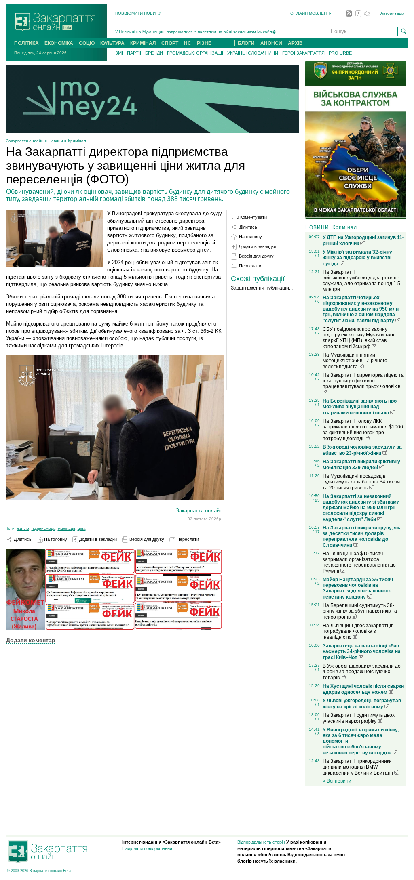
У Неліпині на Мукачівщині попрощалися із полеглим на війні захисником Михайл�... (197, 31)
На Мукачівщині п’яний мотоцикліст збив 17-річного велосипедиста (355, 361)
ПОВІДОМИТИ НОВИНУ (138, 13)
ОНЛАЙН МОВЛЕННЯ (311, 13)
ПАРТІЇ (134, 52)
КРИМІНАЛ (143, 43)
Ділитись (22, 539)
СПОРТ (169, 43)
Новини (56, 141)
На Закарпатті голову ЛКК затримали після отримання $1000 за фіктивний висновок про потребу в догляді (363, 429)
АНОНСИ (271, 43)
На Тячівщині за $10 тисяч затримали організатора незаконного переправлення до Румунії (359, 562)
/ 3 (317, 733)
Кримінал (77, 141)
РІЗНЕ (204, 43)
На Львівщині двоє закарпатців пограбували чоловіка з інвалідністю (358, 631)
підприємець (43, 528)
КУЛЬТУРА (112, 43)
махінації (66, 528)
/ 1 (317, 256)
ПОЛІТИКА (26, 43)
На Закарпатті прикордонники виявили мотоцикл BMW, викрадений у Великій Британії (358, 767)
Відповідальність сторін (261, 842)
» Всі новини (337, 781)
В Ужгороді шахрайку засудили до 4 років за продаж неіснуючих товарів (362, 671)
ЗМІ (119, 52)
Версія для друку (146, 539)
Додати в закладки (97, 539)
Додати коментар (30, 640)
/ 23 (316, 500)
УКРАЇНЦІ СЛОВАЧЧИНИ (252, 52)
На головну (55, 539)
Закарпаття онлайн (25, 141)
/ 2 (317, 333)
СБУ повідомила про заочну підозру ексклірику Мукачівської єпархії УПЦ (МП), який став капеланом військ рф (358, 337)
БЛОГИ (246, 43)
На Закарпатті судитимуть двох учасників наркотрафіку (359, 718)
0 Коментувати (252, 217)
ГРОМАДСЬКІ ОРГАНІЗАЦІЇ (195, 52)
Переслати (187, 539)
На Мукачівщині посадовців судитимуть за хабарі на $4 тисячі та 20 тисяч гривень (362, 482)
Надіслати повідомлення (147, 848)
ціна (82, 528)
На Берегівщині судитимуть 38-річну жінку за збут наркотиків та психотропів (360, 611)
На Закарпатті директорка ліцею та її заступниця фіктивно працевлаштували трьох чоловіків (363, 380)
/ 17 (316, 531)
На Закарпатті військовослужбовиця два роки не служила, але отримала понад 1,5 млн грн (361, 280)
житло (23, 528)
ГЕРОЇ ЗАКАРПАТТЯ (303, 52)
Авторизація (392, 13)
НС (187, 43)
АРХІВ (295, 43)
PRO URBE (340, 52)
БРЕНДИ (154, 52)
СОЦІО (87, 43)
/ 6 (317, 301)
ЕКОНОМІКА (58, 43)
